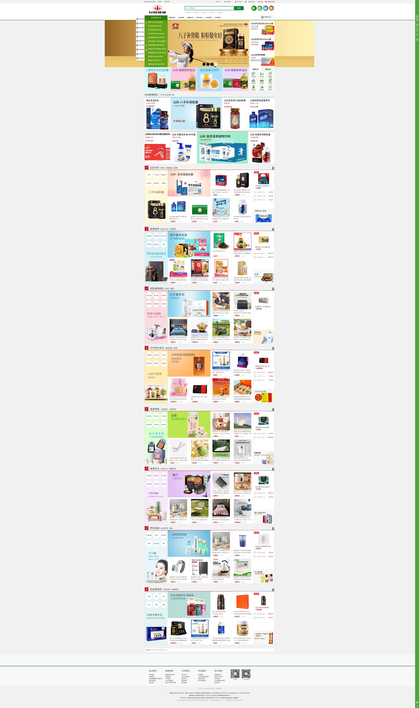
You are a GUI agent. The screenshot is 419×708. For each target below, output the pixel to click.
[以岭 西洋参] (262, 59)
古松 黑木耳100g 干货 (218, 251)
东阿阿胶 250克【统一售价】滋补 (262, 366)
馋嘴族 (270, 76)
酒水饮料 (212, 12)
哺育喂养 (149, 424)
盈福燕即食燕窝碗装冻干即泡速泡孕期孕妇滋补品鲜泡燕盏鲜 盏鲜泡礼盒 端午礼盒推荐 (242, 399)
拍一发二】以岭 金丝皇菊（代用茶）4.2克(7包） (262, 376)
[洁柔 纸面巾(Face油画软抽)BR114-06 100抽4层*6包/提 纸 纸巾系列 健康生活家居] (263, 420)
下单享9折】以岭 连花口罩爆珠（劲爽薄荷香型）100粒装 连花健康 (262, 200)
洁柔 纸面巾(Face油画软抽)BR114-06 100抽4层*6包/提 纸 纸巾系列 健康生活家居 (263, 427)
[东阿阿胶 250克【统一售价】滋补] (263, 359)
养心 (149, 605)
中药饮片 (149, 183)
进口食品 (156, 295)
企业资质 (206, 688)
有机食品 (149, 236)
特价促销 (196, 12)
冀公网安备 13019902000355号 (234, 700)
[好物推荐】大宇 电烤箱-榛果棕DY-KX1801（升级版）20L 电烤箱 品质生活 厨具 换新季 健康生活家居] (263, 299)
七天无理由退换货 (203, 676)
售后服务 (200, 674)
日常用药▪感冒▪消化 (154, 26)
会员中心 (218, 1)
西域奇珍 (156, 363)
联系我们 (212, 688)
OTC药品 (156, 175)
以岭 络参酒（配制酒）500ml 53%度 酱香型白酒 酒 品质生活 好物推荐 (242, 192)
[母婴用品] (263, 457)
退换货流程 (201, 678)
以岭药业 (155, 650)
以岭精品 (209, 17)
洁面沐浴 (163, 304)
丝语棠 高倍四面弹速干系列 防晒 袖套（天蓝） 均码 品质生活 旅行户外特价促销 (262, 552)
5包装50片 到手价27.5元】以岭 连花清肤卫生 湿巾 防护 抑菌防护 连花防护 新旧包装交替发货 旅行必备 (262, 192)
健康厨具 (156, 475)
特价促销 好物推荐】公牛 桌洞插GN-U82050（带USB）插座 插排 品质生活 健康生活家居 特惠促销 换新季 (262, 493)
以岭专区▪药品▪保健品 (155, 22)
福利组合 (204, 12)
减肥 (149, 543)
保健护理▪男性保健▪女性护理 (157, 49)
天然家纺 (149, 475)
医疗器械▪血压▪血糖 (154, 30)
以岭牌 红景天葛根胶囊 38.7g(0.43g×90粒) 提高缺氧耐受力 (262, 380)
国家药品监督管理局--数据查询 (230, 698)
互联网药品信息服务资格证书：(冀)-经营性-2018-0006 (209, 693)
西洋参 (164, 355)
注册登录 (151, 676)
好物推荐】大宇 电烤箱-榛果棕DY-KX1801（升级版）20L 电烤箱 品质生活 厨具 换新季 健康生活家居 (263, 307)
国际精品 (172, 17)
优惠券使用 (217, 674)
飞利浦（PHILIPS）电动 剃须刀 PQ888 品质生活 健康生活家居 (220, 493)
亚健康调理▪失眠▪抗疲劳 (156, 45)
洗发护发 (149, 304)
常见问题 (217, 678)
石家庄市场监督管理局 (207, 698)
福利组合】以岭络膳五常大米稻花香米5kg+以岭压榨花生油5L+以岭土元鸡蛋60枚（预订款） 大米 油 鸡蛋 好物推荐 (262, 257)
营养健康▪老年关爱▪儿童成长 (157, 53)
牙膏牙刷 (163, 295)
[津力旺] (262, 28)
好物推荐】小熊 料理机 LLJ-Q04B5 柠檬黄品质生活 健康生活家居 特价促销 (200, 460)
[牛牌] (263, 336)
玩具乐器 (156, 416)
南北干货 (163, 236)
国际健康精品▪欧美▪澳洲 (156, 37)
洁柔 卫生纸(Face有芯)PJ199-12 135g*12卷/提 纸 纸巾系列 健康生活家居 (262, 433)
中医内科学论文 (162, 650)
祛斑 (163, 543)
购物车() (267, 17)
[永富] (263, 277)
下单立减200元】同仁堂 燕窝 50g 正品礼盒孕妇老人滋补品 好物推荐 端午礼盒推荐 (177, 399)
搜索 (239, 8)
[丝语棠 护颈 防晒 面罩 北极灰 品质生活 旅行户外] (263, 539)
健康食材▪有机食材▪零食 (156, 64)
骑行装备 (163, 475)
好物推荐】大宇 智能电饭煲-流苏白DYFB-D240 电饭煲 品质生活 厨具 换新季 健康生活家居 (243, 493)
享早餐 (253, 76)
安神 (156, 605)
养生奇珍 (200, 17)
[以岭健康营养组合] (183, 79)
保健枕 (164, 183)
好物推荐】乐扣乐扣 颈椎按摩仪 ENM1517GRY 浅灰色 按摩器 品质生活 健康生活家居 (178, 579)
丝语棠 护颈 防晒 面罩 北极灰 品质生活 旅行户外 (263, 547)
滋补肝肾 (156, 543)
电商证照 (217, 682)
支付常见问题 (186, 676)
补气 (156, 596)
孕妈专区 (163, 424)
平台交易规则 (169, 680)
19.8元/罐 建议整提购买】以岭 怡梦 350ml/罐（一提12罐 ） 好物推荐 (221, 192)
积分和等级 (152, 680)
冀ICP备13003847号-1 (216, 700)
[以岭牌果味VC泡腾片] (263, 637)
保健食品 (163, 175)
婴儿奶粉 (149, 416)
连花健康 (219, 12)
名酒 (163, 244)
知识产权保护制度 (170, 682)
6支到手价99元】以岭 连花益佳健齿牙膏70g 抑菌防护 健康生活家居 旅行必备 (262, 556)
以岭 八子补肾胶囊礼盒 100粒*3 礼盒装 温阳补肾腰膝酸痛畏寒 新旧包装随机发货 (178, 640)
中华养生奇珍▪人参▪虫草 (156, 33)
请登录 (160, 1)
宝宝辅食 (163, 416)
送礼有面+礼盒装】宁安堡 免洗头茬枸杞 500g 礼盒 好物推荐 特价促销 (242, 372)
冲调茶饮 (149, 244)
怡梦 (149, 175)
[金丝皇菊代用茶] (209, 79)
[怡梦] (262, 43)
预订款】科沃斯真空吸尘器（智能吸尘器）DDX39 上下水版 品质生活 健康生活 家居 (262, 437)
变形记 (270, 83)
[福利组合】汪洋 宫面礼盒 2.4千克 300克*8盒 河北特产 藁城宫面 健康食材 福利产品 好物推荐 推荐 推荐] (263, 240)
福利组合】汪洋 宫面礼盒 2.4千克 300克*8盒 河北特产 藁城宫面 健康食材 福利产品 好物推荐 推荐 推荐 (262, 247)
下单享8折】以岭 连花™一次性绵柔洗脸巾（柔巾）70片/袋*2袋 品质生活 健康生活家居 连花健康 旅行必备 (263, 186)
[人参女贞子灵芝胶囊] (157, 79)
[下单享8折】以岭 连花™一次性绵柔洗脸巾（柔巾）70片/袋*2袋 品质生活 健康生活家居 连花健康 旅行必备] (263, 178)
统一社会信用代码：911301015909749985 (238, 693)
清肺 (163, 605)
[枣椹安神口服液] (263, 216)
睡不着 (253, 89)
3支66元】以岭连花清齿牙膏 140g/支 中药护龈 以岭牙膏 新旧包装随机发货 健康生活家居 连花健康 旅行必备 (262, 196)
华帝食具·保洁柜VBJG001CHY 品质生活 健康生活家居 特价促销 (242, 313)
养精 (149, 596)
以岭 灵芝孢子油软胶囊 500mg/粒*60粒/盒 (262, 608)
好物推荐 (188, 12)
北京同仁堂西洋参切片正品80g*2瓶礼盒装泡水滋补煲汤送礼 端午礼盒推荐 (243, 614)
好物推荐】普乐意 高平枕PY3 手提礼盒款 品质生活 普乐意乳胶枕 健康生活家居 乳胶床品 (242, 579)
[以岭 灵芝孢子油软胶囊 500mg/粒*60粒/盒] (263, 600)
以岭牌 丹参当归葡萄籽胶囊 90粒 (262, 372)
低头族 (262, 76)
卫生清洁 (163, 484)
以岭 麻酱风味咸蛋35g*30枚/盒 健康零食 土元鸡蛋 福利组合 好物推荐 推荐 (200, 280)
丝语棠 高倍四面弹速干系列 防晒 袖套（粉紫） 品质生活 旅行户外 (178, 460)
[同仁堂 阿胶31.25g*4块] (263, 396)
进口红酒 (149, 295)
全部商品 (218, 17)
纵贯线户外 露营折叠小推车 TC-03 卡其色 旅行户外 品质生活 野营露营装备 (221, 339)
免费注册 (167, 1)
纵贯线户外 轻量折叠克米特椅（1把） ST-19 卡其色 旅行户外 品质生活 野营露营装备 (199, 520)
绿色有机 (181, 17)
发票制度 (168, 676)
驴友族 (253, 83)
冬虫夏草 (149, 355)
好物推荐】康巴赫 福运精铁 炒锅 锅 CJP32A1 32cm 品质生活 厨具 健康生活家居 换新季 (221, 313)
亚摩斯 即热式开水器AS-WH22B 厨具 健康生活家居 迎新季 (242, 460)
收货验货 (184, 682)
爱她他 (262, 89)
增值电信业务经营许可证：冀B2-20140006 (181, 693)
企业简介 (200, 688)
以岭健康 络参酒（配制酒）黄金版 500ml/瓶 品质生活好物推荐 (242, 280)
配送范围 (184, 680)
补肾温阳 (149, 535)
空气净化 (156, 484)
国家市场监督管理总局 (193, 698)
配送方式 (184, 678)
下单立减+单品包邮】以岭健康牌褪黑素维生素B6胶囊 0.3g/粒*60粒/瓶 (221, 640)
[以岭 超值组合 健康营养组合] (235, 79)
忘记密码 (151, 682)
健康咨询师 (251, 1)
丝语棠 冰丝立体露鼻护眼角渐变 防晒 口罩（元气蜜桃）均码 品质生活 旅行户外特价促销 (242, 434)
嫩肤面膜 (156, 304)
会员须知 (151, 674)
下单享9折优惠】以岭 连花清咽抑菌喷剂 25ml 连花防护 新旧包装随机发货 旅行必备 (220, 219)
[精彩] (161, 660)
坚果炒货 (156, 236)
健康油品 (156, 244)
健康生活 (190, 17)
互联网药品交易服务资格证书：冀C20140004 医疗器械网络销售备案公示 (209, 695)
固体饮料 (156, 183)
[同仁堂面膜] (263, 576)
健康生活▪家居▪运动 (154, 60)
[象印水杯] (263, 517)
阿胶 (156, 535)
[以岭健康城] (158, 9)
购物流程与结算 (169, 674)
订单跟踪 (168, 678)
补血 (163, 596)
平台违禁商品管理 (219, 680)
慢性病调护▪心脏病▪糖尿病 (157, 41)
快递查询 (218, 688)
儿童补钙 (156, 424)
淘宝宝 (270, 89)
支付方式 (184, 674)
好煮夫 (262, 83)
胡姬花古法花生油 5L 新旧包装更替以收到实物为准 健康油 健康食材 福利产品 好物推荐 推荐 (262, 253)
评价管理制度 (202, 680)
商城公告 (268, 69)
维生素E (163, 535)
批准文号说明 (218, 676)
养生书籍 (149, 484)
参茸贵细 (149, 363)
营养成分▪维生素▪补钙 (155, 56)
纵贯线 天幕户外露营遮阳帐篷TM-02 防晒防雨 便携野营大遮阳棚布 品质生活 (221, 460)
